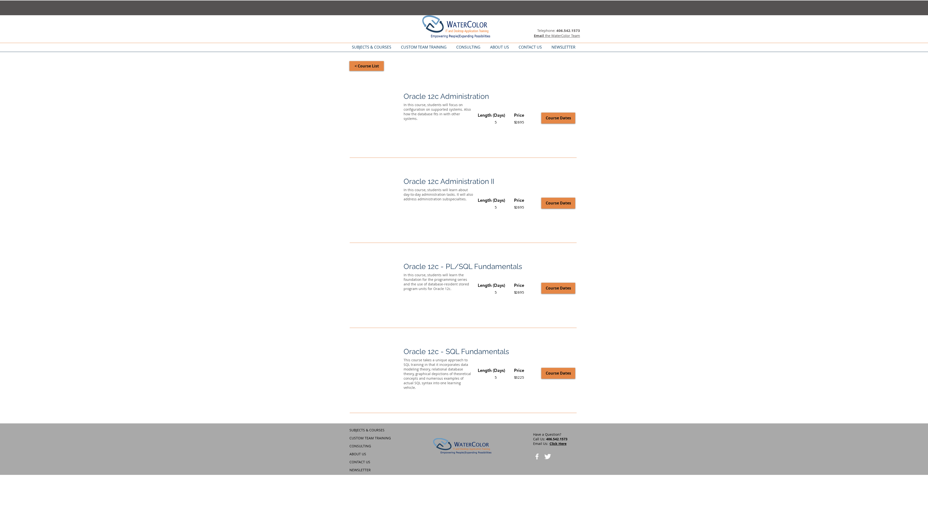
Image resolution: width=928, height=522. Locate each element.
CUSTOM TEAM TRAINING (370, 438)
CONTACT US (359, 462)
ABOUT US (357, 454)
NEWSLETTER (360, 470)
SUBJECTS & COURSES (366, 430)
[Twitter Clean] (547, 456)
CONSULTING (360, 446)
